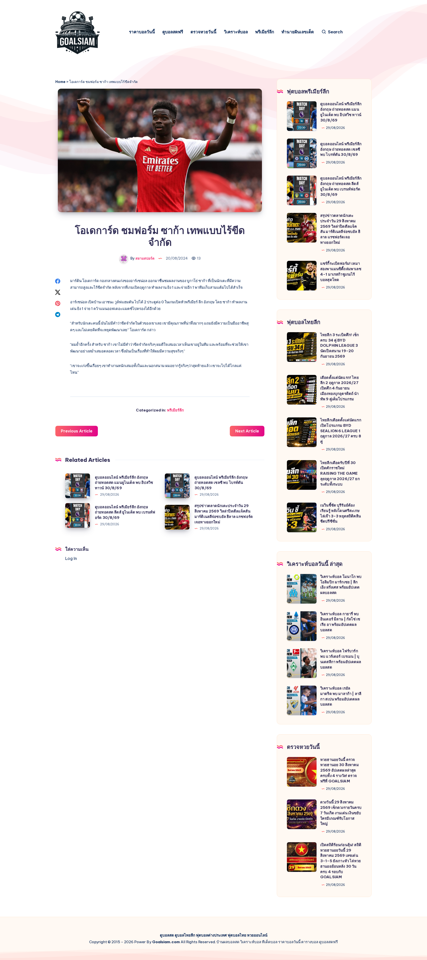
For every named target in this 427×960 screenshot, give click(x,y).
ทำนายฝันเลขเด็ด (297, 32)
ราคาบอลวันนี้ (142, 32)
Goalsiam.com (166, 942)
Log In (71, 558)
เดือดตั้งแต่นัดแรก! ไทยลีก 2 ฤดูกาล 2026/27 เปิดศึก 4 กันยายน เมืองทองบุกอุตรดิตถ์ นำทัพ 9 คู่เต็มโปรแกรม (339, 388)
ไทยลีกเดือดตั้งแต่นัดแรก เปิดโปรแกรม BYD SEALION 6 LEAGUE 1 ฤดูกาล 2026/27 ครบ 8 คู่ (340, 431)
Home (60, 82)
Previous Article (76, 431)
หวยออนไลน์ (257, 935)
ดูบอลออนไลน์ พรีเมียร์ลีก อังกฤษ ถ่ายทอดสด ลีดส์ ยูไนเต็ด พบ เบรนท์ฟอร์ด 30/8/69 (125, 512)
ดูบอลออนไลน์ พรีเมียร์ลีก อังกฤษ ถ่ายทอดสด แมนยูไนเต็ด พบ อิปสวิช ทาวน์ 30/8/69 (124, 482)
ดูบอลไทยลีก (185, 935)
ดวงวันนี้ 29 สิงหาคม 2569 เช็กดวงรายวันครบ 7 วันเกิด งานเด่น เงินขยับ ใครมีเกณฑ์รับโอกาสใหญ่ (341, 813)
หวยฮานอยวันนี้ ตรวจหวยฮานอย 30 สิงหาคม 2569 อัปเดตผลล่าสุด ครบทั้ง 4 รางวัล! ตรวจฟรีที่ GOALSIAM (339, 770)
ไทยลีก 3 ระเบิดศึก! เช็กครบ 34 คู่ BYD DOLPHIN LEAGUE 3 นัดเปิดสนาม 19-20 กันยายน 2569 (339, 345)
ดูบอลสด (167, 935)
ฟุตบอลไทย (237, 935)
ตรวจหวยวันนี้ (203, 32)
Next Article (247, 431)
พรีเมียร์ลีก (264, 32)
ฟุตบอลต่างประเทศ (211, 935)
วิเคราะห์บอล (236, 32)
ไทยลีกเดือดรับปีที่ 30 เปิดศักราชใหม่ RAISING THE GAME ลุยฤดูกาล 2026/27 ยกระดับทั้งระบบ (340, 473)
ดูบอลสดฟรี (172, 32)
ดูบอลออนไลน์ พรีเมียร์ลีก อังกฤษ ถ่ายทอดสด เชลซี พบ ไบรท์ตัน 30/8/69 (221, 482)
